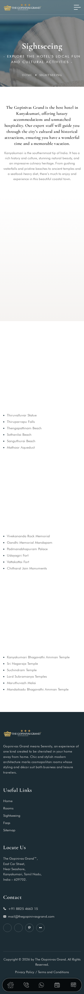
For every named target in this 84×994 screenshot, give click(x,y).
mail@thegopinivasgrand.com (31, 916)
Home (27, 75)
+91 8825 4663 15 (23, 909)
